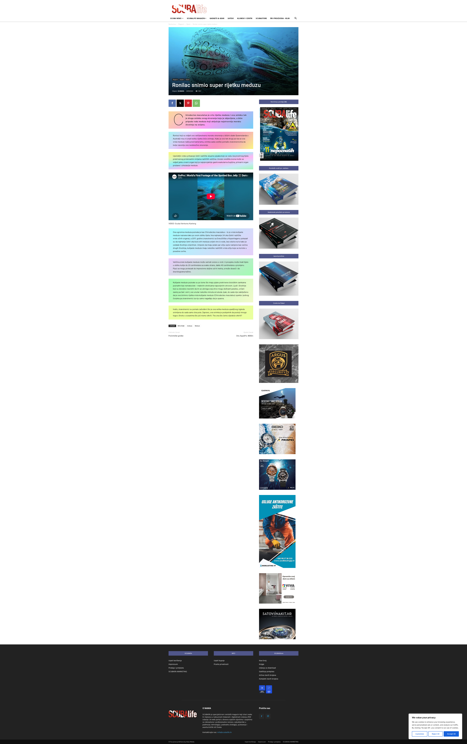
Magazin (181, 24)
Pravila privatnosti (221, 664)
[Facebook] (172, 103)
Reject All (435, 734)
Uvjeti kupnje (219, 660)
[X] (180, 103)
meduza (189, 326)
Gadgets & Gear (217, 18)
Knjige (261, 664)
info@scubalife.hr (224, 732)
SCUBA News (175, 18)
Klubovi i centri (244, 18)
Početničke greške (176, 336)
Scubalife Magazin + (196, 18)
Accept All (451, 734)
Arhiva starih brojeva (267, 675)
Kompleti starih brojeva (268, 679)
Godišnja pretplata (266, 671)
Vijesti (188, 24)
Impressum (173, 664)
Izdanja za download (267, 668)
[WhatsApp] (196, 103)
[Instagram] (268, 716)
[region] (435, 726)
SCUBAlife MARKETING (178, 671)
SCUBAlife (181, 91)
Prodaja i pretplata (176, 668)
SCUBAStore (261, 18)
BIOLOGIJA (181, 326)
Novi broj (262, 660)
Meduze (197, 326)
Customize (419, 734)
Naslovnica (172, 24)
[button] (295, 18)
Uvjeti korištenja (175, 660)
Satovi (231, 18)
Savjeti (182, 79)
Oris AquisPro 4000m (244, 336)
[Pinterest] (188, 103)
